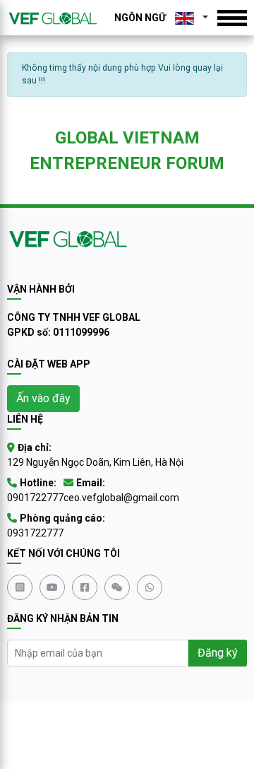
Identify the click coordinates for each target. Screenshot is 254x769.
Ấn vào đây (43, 398)
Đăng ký (218, 652)
